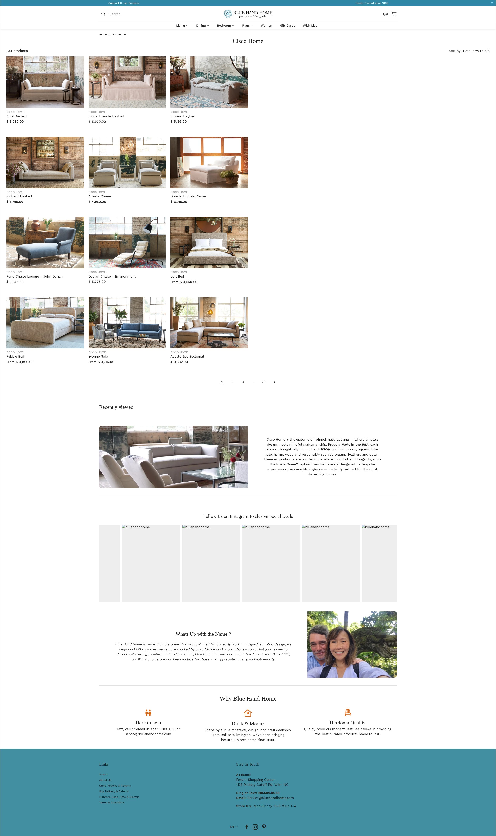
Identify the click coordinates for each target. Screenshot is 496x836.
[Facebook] (247, 827)
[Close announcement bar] (492, 3)
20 (264, 382)
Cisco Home (118, 34)
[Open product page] (45, 82)
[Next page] (274, 382)
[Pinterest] (264, 827)
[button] (126, 14)
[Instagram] (255, 827)
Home (103, 34)
